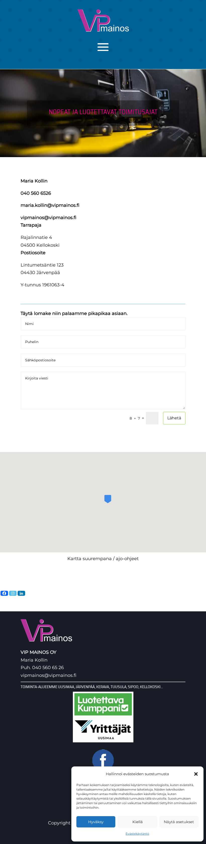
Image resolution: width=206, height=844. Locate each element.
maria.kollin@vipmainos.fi (50, 205)
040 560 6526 (36, 193)
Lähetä (174, 418)
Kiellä (137, 821)
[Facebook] (4, 593)
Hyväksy (96, 821)
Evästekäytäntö (137, 833)
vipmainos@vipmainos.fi (48, 217)
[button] (195, 773)
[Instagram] (13, 593)
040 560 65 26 (48, 667)
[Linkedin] (21, 593)
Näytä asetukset (179, 821)
